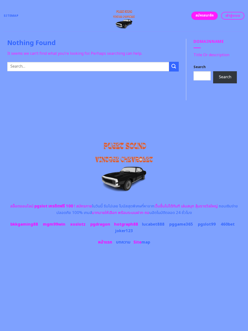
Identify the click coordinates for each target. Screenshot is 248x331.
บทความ (123, 242)
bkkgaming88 (24, 224)
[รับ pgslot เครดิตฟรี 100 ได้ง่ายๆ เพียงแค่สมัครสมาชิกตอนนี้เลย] (124, 16)
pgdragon (100, 224)
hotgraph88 (126, 224)
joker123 (124, 231)
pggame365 (181, 224)
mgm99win (54, 224)
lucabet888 (153, 224)
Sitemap (11, 15)
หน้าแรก (105, 242)
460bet (228, 224)
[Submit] (174, 66)
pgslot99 (207, 224)
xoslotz (77, 224)
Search (200, 67)
